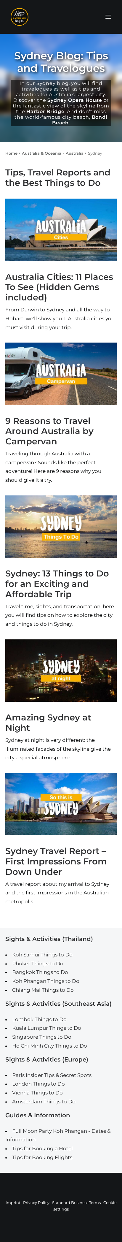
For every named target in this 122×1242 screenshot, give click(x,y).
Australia (75, 153)
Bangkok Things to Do (40, 972)
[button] (108, 17)
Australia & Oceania (41, 153)
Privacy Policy (36, 1202)
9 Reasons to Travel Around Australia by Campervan (49, 431)
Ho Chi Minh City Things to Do (49, 1046)
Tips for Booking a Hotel (42, 1148)
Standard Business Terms (76, 1202)
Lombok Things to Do (39, 1019)
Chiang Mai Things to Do (43, 990)
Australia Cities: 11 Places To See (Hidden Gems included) (59, 287)
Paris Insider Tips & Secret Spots (52, 1075)
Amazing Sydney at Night (48, 722)
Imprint (13, 1202)
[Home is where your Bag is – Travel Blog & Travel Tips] (61, 17)
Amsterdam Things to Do (44, 1102)
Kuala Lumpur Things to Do (46, 1028)
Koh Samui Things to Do (42, 955)
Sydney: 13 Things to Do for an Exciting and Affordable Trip (57, 583)
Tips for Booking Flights (42, 1157)
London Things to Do (38, 1084)
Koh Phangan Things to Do (45, 981)
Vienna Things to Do (37, 1093)
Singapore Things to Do (41, 1037)
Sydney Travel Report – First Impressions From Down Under (56, 861)
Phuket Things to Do (37, 964)
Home (11, 153)
